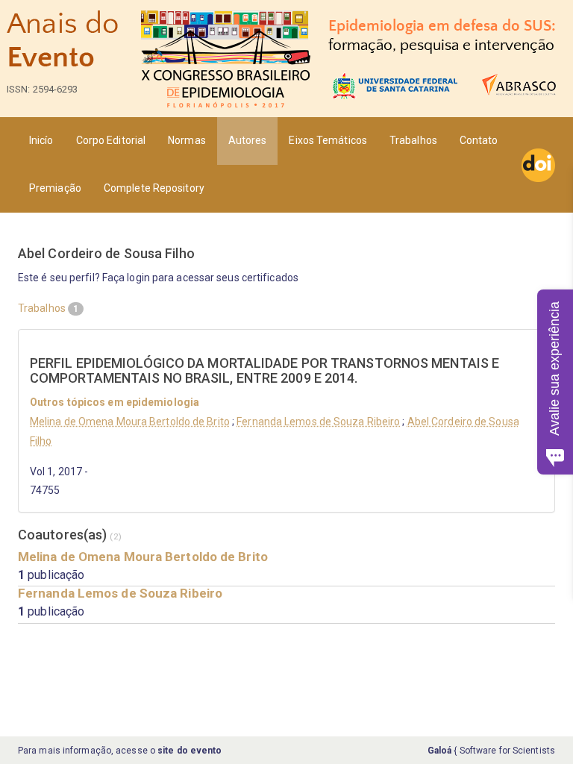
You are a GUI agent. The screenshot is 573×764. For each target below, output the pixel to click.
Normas (187, 140)
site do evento (189, 750)
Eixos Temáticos (328, 140)
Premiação (55, 188)
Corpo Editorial (111, 140)
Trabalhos (413, 140)
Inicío (41, 140)
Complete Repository (154, 188)
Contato (479, 140)
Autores (247, 140)
